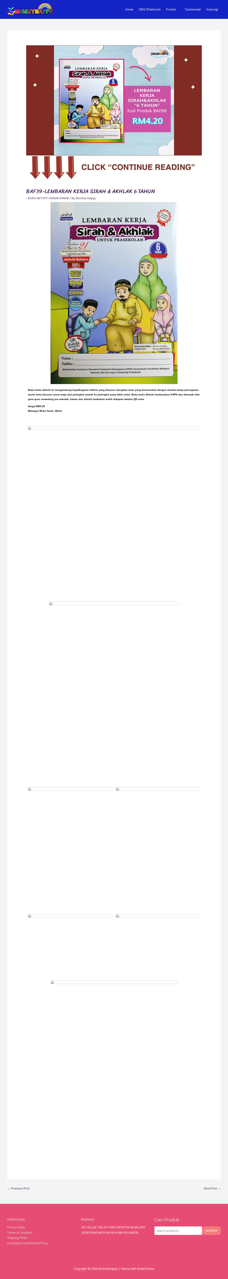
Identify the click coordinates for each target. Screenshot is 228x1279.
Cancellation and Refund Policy (27, 1243)
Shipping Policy (17, 1238)
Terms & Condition (19, 1233)
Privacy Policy (16, 1227)
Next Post (212, 1188)
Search (211, 1230)
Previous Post (18, 1188)
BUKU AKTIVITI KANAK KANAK (48, 198)
